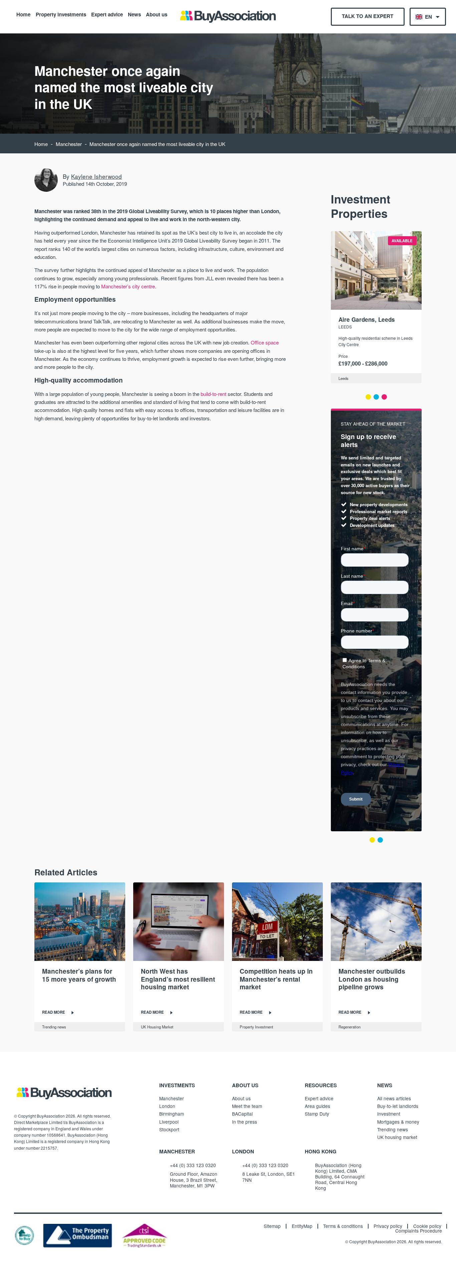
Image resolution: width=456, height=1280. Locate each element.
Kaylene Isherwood (96, 176)
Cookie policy (427, 1226)
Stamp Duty (317, 1113)
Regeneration (349, 1026)
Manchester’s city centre (128, 286)
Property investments (61, 14)
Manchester (69, 143)
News (134, 14)
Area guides (317, 1106)
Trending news (54, 1026)
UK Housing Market (157, 1026)
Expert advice (107, 14)
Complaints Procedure (418, 1231)
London (167, 1106)
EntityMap (302, 1226)
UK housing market (397, 1137)
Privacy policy (388, 1226)
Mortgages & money (398, 1121)
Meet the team (247, 1106)
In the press (244, 1121)
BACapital (242, 1113)
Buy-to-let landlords (397, 1106)
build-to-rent (213, 393)
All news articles (394, 1098)
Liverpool (169, 1121)
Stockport (169, 1129)
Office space (265, 342)
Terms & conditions (343, 1226)
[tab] (368, 397)
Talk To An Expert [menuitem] (367, 16)
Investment (388, 1113)
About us (156, 14)
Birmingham (171, 1113)
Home (23, 14)
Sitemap (272, 1226)
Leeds (345, 326)
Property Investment (256, 1026)
